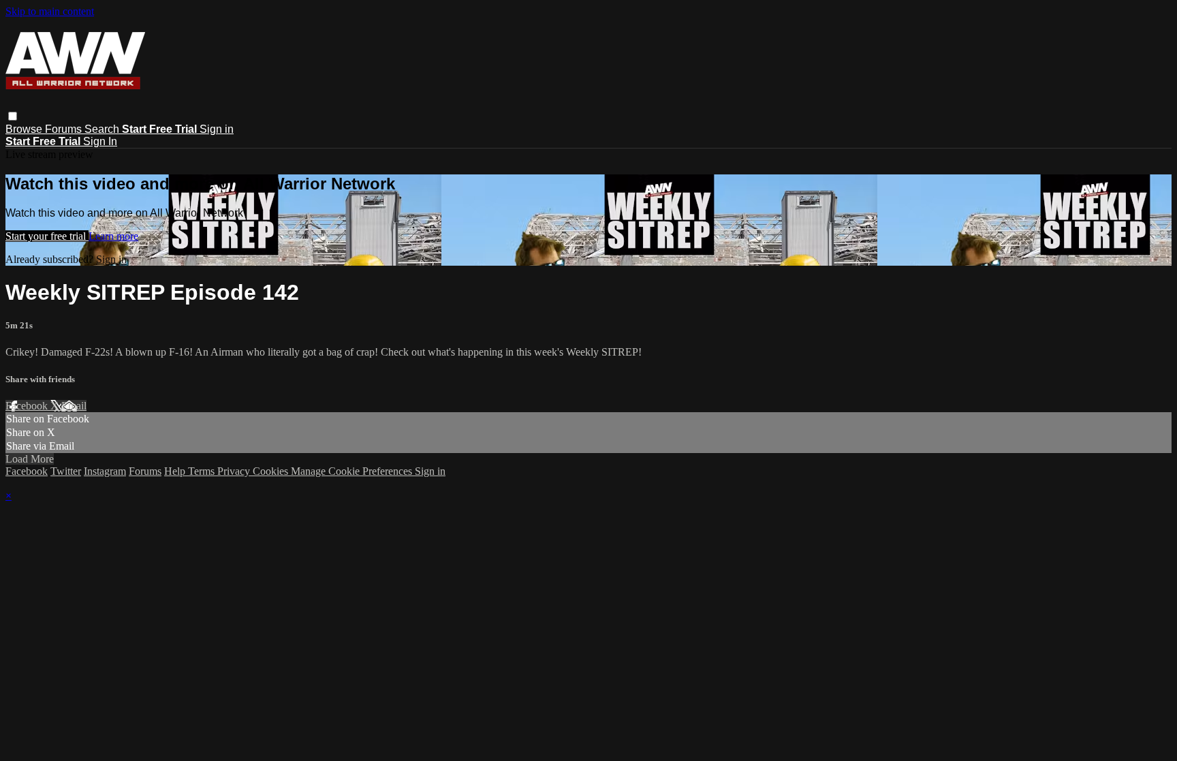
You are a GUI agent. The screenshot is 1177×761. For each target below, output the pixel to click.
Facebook (27, 405)
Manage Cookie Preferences (353, 471)
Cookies (272, 471)
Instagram (105, 471)
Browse (25, 129)
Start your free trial (47, 236)
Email (74, 405)
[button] (12, 116)
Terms (202, 471)
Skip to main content (49, 11)
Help (176, 471)
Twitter (65, 471)
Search (103, 129)
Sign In (100, 141)
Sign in (217, 129)
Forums (64, 129)
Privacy (235, 471)
